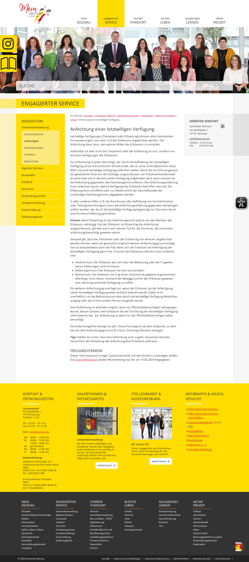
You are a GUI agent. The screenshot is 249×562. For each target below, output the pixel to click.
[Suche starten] (226, 86)
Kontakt (106, 558)
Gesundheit (96, 544)
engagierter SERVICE (110, 20)
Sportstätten (199, 514)
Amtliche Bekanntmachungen (36, 514)
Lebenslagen (31, 141)
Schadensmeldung (33, 203)
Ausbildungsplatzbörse (101, 536)
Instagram (27, 547)
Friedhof (27, 182)
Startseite (35, 16)
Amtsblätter (195, 431)
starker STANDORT (138, 20)
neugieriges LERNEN (192, 20)
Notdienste (195, 440)
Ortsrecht (28, 189)
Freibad (197, 511)
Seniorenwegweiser (200, 422)
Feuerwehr (28, 175)
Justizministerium (87, 360)
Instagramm (8, 43)
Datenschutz (31, 161)
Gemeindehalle (200, 522)
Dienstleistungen (34, 147)
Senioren (128, 514)
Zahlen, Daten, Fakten (32, 529)
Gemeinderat (28, 522)
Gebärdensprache (202, 558)
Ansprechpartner (34, 134)
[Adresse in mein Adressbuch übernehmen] (222, 126)
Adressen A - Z (197, 445)
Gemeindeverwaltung (35, 127)
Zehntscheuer (200, 525)
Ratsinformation (198, 436)
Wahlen (25, 518)
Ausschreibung (31, 210)
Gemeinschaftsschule (169, 514)
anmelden (229, 36)
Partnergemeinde (30, 536)
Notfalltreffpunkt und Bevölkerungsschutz (101, 531)
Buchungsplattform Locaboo (207, 536)
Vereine (197, 518)
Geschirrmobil (200, 533)
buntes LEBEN (165, 20)
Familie (128, 511)
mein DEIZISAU (84, 20)
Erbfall (73, 119)
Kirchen (94, 547)
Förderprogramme (34, 196)
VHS (161, 525)
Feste (127, 518)
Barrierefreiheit (181, 558)
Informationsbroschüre (203, 409)
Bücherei (163, 522)
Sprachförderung (167, 518)
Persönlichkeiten (30, 525)
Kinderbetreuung (167, 511)
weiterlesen (105, 465)
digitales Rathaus (32, 168)
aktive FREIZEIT (219, 20)
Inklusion (129, 525)
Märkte (128, 522)
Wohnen (94, 511)
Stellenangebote (32, 217)
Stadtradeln (199, 544)
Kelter (196, 529)
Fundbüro (29, 154)
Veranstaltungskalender (34, 544)
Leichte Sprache (222, 558)
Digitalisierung (97, 522)
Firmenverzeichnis (99, 540)
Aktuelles (26, 511)
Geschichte (27, 533)
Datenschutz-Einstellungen (127, 558)
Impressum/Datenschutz (157, 558)
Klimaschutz (96, 525)
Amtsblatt (8, 63)
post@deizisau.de (200, 138)
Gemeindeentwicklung (101, 514)
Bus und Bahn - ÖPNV (101, 518)
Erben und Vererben (165, 115)
